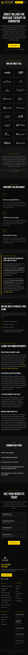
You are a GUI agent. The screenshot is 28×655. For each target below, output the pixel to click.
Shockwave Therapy (6, 597)
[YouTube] (7, 579)
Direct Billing (4, 617)
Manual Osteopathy (6, 600)
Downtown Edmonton (18, 621)
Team (16, 591)
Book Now (19, 2)
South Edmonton (19, 628)
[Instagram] (2, 579)
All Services (4, 607)
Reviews (17, 588)
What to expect (21, 49)
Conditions (4, 624)
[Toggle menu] (25, 2)
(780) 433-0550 (19, 640)
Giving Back (18, 600)
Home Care (4, 614)
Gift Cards (3, 619)
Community (18, 598)
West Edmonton (19, 614)
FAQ (2, 622)
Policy (17, 652)
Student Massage (5, 605)
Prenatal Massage (5, 595)
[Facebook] (4, 579)
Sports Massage (5, 592)
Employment (18, 593)
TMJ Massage (4, 602)
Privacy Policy (12, 652)
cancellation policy (8, 292)
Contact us (17, 170)
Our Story (17, 586)
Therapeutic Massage (6, 586)
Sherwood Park (19, 634)
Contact (17, 596)
